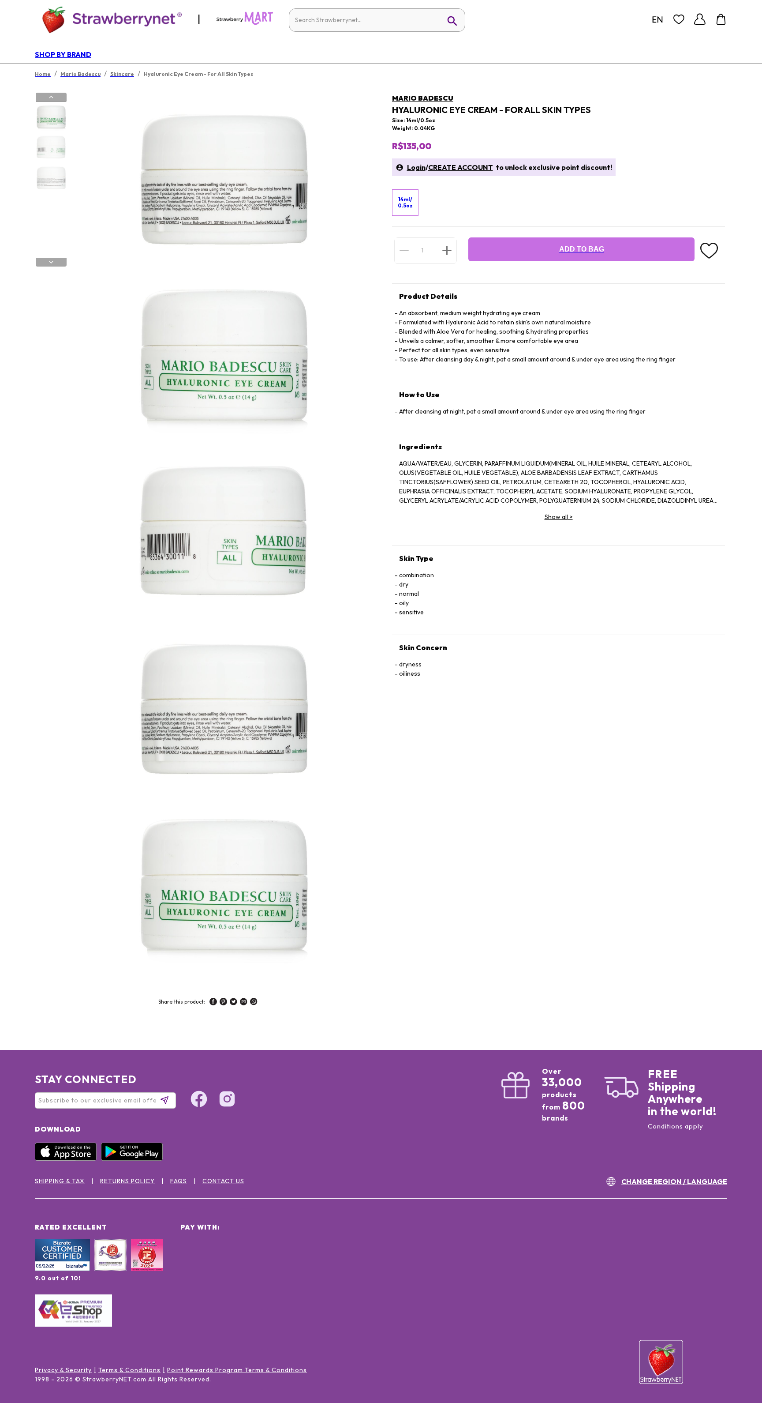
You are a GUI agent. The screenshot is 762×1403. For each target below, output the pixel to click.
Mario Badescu (422, 98)
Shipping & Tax (60, 1181)
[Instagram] (227, 1100)
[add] (446, 250)
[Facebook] (199, 1100)
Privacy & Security (63, 1370)
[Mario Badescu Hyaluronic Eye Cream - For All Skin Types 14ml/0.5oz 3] (50, 178)
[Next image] (51, 262)
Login (416, 167)
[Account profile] (700, 19)
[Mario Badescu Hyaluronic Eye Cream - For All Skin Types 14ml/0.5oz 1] (50, 117)
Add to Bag (581, 249)
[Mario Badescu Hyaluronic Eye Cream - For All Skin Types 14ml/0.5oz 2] (50, 147)
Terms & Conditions (129, 1370)
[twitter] (233, 1002)
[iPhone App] (68, 1158)
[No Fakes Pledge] (147, 1264)
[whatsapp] (254, 1002)
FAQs (178, 1181)
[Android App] (134, 1158)
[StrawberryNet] (108, 19)
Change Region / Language (674, 1181)
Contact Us (223, 1181)
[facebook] (213, 1002)
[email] (243, 1002)
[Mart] (245, 23)
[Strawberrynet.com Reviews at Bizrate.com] (62, 1269)
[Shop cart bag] (721, 19)
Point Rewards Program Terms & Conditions (237, 1370)
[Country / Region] (657, 19)
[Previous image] (51, 97)
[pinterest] (223, 1002)
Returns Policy (127, 1181)
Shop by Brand (63, 54)
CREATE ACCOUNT (460, 167)
